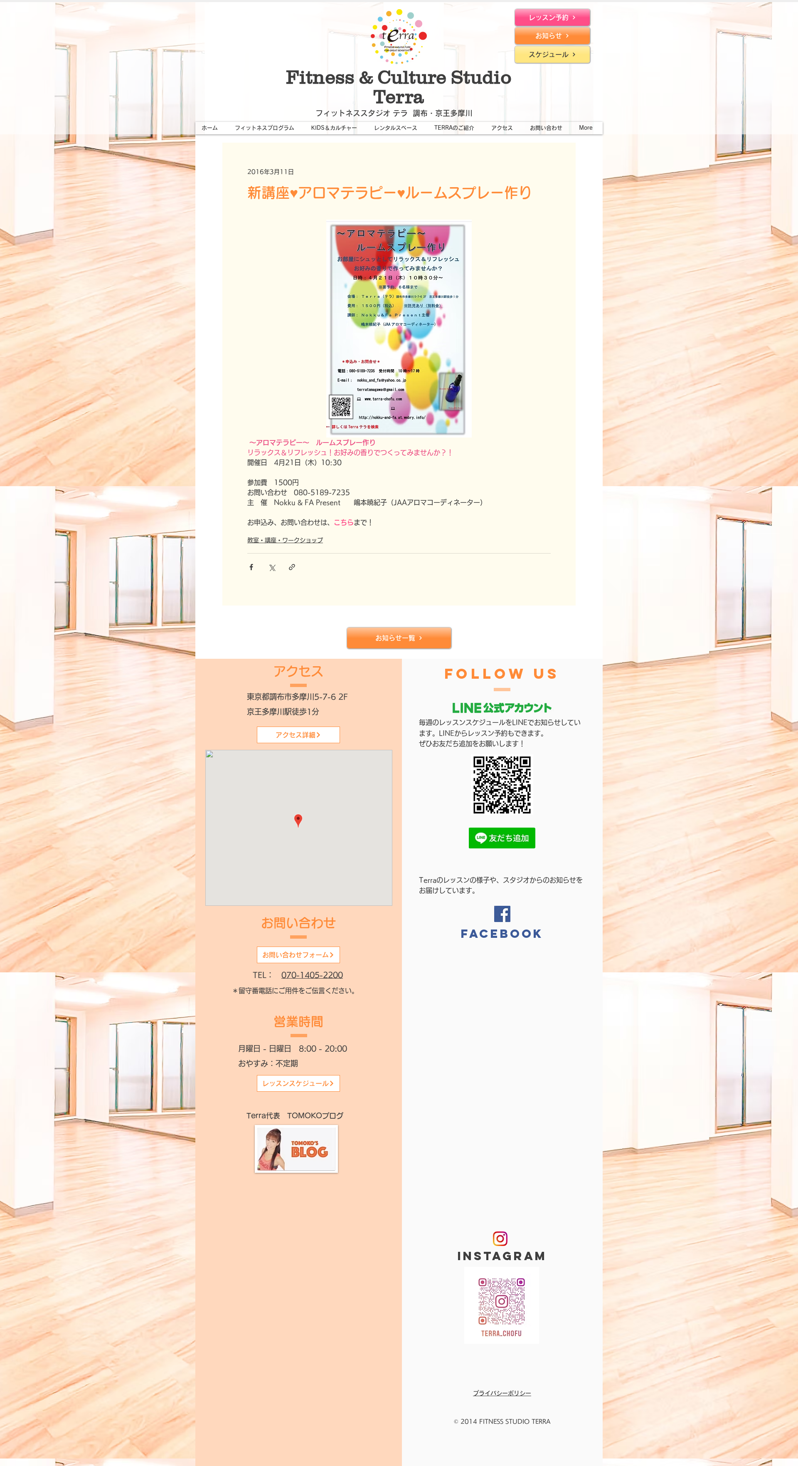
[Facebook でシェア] (251, 567)
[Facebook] (502, 914)
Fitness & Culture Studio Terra (399, 87)
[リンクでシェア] (292, 567)
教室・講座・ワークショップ (285, 540)
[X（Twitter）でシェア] (272, 567)
